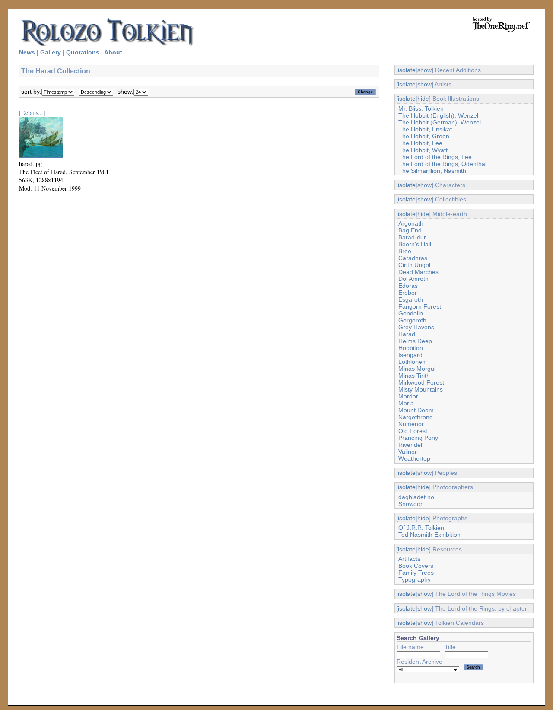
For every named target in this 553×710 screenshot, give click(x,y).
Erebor (407, 292)
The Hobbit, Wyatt (423, 149)
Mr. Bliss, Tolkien (421, 108)
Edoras (408, 285)
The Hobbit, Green (423, 136)
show (424, 70)
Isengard (410, 354)
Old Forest (412, 430)
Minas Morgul (416, 368)
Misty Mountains (420, 389)
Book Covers (415, 565)
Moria (406, 403)
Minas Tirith (414, 375)
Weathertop (414, 458)
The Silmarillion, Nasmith (432, 170)
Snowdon (411, 503)
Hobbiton (410, 347)
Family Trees (416, 572)
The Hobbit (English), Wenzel (438, 115)
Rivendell (410, 444)
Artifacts (409, 558)
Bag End (410, 230)
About (113, 52)
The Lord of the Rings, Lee (435, 156)
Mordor (408, 396)
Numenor (411, 423)
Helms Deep (415, 340)
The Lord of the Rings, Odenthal (442, 163)
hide (423, 98)
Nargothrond (415, 417)
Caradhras (412, 258)
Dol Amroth (413, 278)
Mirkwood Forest (421, 382)
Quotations (82, 52)
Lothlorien (412, 361)
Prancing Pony (418, 437)
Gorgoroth (412, 320)
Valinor (407, 451)
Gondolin (410, 313)
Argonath (410, 223)
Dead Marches (418, 271)
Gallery (50, 52)
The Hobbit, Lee (420, 143)
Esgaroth (410, 299)
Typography (414, 579)
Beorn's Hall (414, 244)
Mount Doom (416, 410)
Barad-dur (412, 237)
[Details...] (32, 112)
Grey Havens (416, 327)
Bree (404, 251)
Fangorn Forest (419, 306)
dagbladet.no (416, 496)
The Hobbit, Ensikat (425, 129)
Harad (406, 334)
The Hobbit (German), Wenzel (439, 122)
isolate (407, 70)
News (27, 52)
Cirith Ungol (414, 264)
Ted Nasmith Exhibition (429, 534)
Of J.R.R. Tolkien (421, 527)
